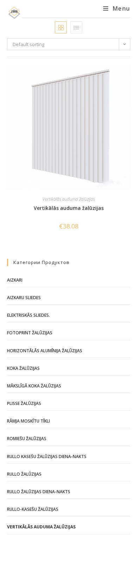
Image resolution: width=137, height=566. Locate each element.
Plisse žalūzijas (24, 403)
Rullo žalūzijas (24, 474)
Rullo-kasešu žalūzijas (32, 509)
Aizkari (14, 280)
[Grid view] (61, 27)
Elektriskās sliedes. (28, 315)
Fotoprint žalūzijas (29, 333)
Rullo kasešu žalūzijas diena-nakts (46, 456)
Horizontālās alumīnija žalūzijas (44, 351)
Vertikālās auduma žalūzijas (69, 199)
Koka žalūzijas (23, 368)
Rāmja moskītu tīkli (28, 421)
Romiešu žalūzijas (26, 439)
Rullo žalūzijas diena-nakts (38, 492)
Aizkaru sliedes (24, 298)
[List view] (76, 27)
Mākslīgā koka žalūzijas (34, 386)
